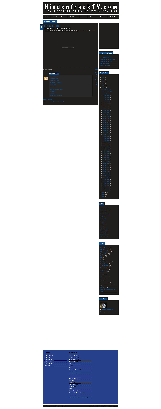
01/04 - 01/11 (106, 190)
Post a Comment (48, 99)
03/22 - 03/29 (106, 167)
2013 (103, 79)
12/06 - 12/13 (106, 100)
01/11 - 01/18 (106, 188)
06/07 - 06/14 (106, 145)
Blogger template (101, 406)
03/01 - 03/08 (106, 173)
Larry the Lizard (104, 270)
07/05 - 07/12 (106, 139)
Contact (112, 17)
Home (46, 17)
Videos (71, 30)
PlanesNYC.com (104, 208)
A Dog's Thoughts (105, 250)
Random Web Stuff (105, 282)
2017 (103, 77)
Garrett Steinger (104, 264)
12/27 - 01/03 (106, 89)
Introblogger (112, 406)
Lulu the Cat (103, 272)
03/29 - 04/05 (106, 165)
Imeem (102, 226)
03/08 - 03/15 (106, 171)
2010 (103, 85)
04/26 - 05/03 (106, 157)
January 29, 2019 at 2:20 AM (56, 95)
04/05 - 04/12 (106, 163)
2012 (103, 81)
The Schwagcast (104, 230)
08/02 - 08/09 (106, 130)
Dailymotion (103, 216)
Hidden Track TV (66, 30)
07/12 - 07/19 (106, 136)
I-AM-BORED (103, 228)
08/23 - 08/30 (106, 124)
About (55, 17)
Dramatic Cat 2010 (107, 91)
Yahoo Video (103, 212)
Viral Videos (73, 17)
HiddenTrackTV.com (60, 406)
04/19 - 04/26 (106, 159)
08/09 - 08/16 (106, 128)
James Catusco (104, 268)
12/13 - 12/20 (106, 98)
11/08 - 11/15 (106, 104)
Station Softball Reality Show (107, 284)
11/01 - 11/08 (106, 106)
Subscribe (102, 17)
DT (60, 30)
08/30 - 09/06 (106, 122)
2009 (103, 87)
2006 (103, 196)
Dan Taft (58, 30)
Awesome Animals (105, 63)
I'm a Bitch (51, 25)
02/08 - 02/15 (106, 179)
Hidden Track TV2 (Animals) (107, 59)
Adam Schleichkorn (50, 30)
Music (101, 274)
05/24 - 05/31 (106, 149)
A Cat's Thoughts (104, 248)
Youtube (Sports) (48, 357)
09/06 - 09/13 (106, 120)
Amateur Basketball (105, 65)
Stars (83, 17)
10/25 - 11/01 (106, 108)
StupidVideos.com (105, 214)
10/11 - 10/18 (106, 112)
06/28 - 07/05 (106, 141)
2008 (103, 192)
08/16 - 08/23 (106, 126)
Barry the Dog (103, 254)
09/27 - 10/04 (106, 114)
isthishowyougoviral (105, 57)
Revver (102, 222)
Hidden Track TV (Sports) (106, 61)
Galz (101, 260)
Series (92, 17)
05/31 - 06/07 (106, 147)
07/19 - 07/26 (106, 134)
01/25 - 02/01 (106, 184)
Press (63, 17)
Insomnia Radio (104, 232)
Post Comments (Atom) (57, 101)
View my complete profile (108, 312)
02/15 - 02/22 (106, 177)
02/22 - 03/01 (106, 175)
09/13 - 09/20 (106, 118)
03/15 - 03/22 (106, 169)
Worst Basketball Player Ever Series (77, 397)
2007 (103, 194)
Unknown (52, 73)
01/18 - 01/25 (106, 186)
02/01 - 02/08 (106, 181)
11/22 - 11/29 (106, 102)
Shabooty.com (104, 236)
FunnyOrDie (103, 224)
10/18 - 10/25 (106, 110)
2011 (103, 83)
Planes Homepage (49, 363)
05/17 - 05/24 (106, 151)
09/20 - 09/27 (106, 116)
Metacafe (102, 220)
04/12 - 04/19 (106, 161)
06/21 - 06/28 (106, 143)
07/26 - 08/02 (106, 132)
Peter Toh (102, 278)
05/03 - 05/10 (106, 155)
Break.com (103, 218)
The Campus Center (105, 210)
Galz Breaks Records (105, 262)
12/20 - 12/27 (106, 95)
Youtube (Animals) (49, 355)
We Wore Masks (104, 234)
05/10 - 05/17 (106, 153)
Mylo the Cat (103, 276)
